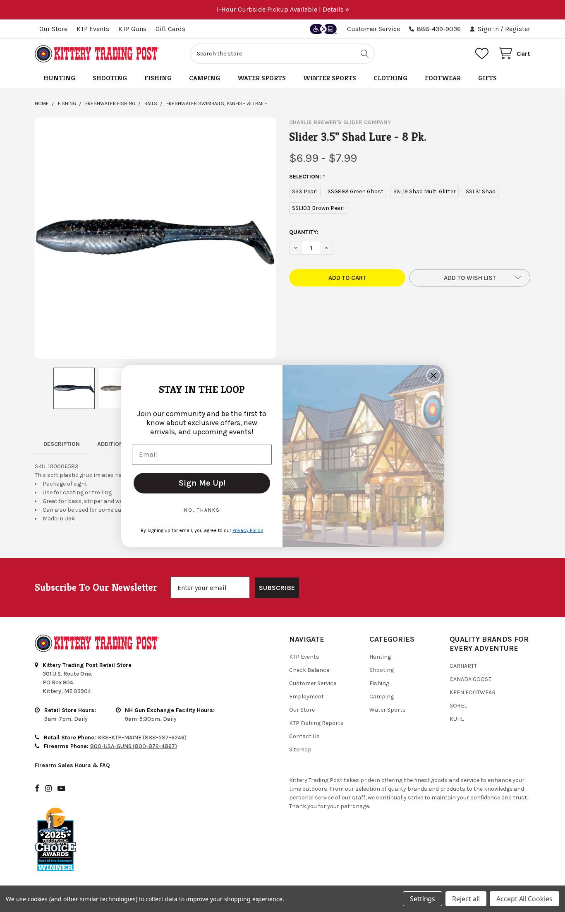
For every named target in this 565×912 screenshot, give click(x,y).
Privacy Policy (247, 530)
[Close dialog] (433, 375)
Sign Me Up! (202, 482)
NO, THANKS (202, 510)
